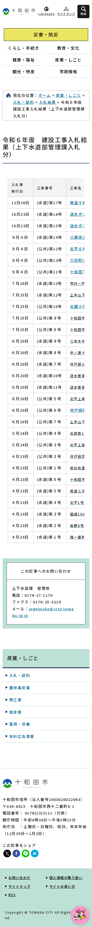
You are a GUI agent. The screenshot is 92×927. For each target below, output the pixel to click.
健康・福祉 (24, 60)
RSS (12, 894)
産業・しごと (68, 60)
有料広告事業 (21, 736)
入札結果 (47, 102)
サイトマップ (66, 14)
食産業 (15, 712)
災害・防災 (45, 34)
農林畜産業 (19, 687)
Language (46, 14)
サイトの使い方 (62, 886)
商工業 (15, 699)
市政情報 (68, 71)
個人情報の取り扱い (66, 877)
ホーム (44, 95)
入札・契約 (23, 102)
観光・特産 (24, 71)
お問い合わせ (19, 877)
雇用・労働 (19, 724)
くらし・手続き (23, 48)
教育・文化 (68, 48)
